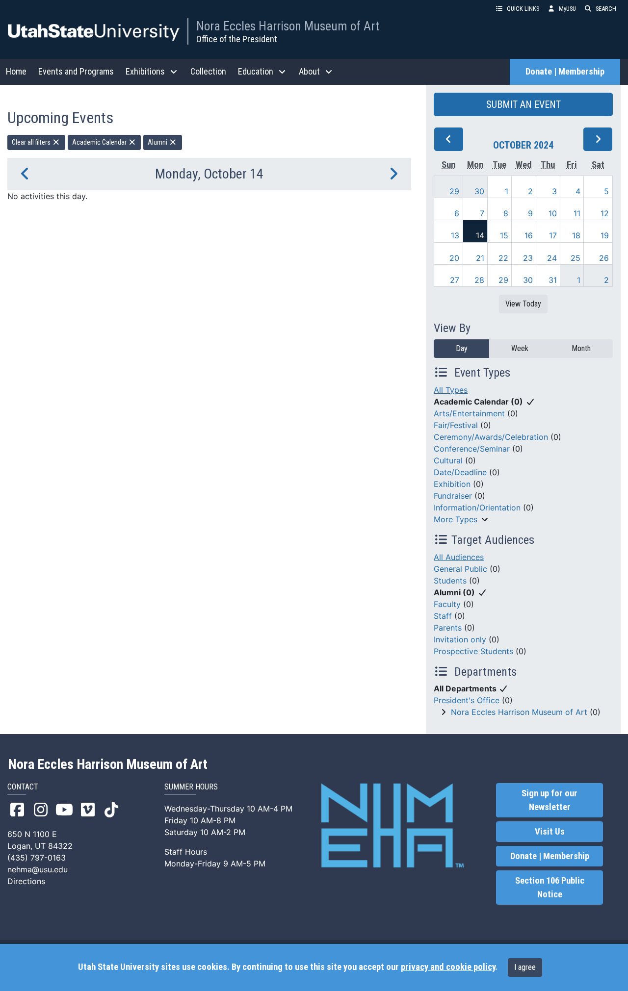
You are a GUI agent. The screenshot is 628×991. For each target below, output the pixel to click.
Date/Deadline (460, 472)
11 (577, 213)
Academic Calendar (100, 142)
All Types (451, 390)
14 (480, 235)
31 (553, 280)
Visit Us (550, 831)
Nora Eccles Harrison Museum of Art (287, 26)
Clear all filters (32, 142)
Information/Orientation (477, 507)
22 (503, 258)
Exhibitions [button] (145, 71)
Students (450, 580)
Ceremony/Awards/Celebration (491, 437)
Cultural (448, 460)
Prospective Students (473, 651)
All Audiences (459, 557)
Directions (26, 881)
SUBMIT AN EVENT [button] (523, 104)
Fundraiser (453, 496)
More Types (455, 519)
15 (504, 235)
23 (528, 258)
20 (454, 258)
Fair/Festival (456, 425)
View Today (523, 303)
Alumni (158, 142)
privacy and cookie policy (448, 967)
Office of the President (236, 39)
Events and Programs (76, 71)
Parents (448, 628)
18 (576, 235)
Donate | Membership (564, 71)
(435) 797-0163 (36, 858)
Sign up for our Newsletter (549, 800)
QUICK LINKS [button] (523, 8)
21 (480, 258)
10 (553, 213)
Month (581, 348)
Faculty (447, 604)
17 (553, 235)
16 (528, 235)
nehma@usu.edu (37, 869)
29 (454, 191)
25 (575, 258)
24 (552, 258)
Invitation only (460, 639)
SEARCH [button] (606, 8)
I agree (525, 967)
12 (605, 213)
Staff (443, 616)
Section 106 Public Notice (549, 887)
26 (604, 258)
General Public (460, 569)
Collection (208, 71)
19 (605, 235)
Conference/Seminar (472, 449)
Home (16, 71)
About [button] (309, 71)
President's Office (466, 700)
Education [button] (255, 71)
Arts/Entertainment (469, 413)
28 (479, 280)
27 (454, 280)
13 (455, 235)
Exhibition (452, 484)
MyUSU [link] (567, 8)
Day (462, 348)
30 (479, 191)
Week (519, 348)
